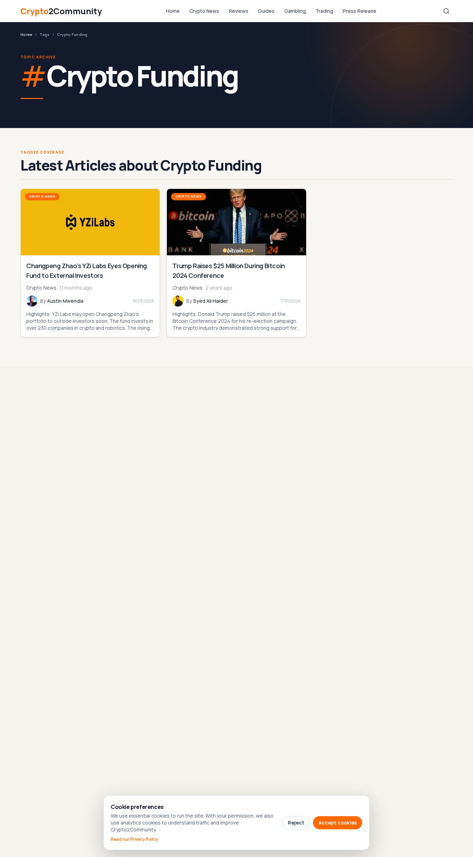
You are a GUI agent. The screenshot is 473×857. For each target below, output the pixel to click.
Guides (266, 11)
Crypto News (204, 11)
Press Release (359, 11)
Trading (324, 11)
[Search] (446, 11)
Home (173, 11)
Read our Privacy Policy (134, 839)
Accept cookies (338, 822)
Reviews (238, 11)
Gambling (295, 11)
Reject (296, 822)
